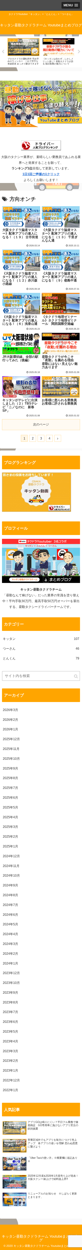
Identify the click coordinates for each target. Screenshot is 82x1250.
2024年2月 (10, 953)
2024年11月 (11, 866)
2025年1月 (10, 846)
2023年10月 (11, 982)
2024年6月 (10, 914)
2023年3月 (10, 1051)
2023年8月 (10, 1002)
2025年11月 (11, 749)
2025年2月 (10, 836)
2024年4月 (10, 934)
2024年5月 (10, 924)
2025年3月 (10, 826)
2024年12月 (11, 856)
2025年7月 (10, 788)
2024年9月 (10, 885)
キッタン (41, 638)
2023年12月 (11, 973)
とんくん (41, 658)
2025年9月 (10, 768)
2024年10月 (11, 875)
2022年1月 (10, 1090)
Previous (3, 52)
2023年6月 (10, 1021)
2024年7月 (10, 905)
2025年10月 (11, 758)
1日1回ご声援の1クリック (41, 174)
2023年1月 (10, 1070)
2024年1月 (10, 963)
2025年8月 (10, 778)
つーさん (41, 648)
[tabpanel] (23, 51)
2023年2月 (10, 1060)
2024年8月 (10, 895)
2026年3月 (10, 710)
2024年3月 (10, 944)
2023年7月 (10, 1012)
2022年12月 (11, 1080)
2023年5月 (10, 1031)
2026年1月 (10, 729)
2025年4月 (10, 817)
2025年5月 (10, 807)
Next (79, 52)
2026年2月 (10, 719)
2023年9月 (10, 992)
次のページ (41, 424)
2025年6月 (10, 797)
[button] (76, 676)
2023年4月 (10, 1041)
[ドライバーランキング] (36, 510)
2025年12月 (11, 739)
